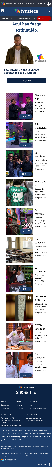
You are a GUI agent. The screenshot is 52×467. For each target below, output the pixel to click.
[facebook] (30, 393)
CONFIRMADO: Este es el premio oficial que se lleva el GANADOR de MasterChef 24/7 (41, 298)
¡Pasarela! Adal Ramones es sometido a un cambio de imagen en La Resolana (41, 97)
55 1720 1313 (30, 420)
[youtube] (26, 393)
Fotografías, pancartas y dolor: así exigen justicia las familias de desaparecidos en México (41, 183)
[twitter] (17, 393)
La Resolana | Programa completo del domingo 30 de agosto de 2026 (40, 154)
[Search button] (48, 11)
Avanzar (26, 80)
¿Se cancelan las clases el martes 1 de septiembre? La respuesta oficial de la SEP (41, 240)
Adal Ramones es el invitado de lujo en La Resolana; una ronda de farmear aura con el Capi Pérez (41, 125)
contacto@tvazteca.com (35, 418)
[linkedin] (35, 393)
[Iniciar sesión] (49, 4)
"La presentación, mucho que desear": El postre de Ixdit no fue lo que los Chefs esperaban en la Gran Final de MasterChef (41, 355)
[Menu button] (3, 11)
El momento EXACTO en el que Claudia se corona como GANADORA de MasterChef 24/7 (41, 269)
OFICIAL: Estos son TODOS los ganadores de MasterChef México (41, 327)
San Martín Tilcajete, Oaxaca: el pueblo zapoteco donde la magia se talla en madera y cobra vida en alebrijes (41, 212)
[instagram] (21, 393)
